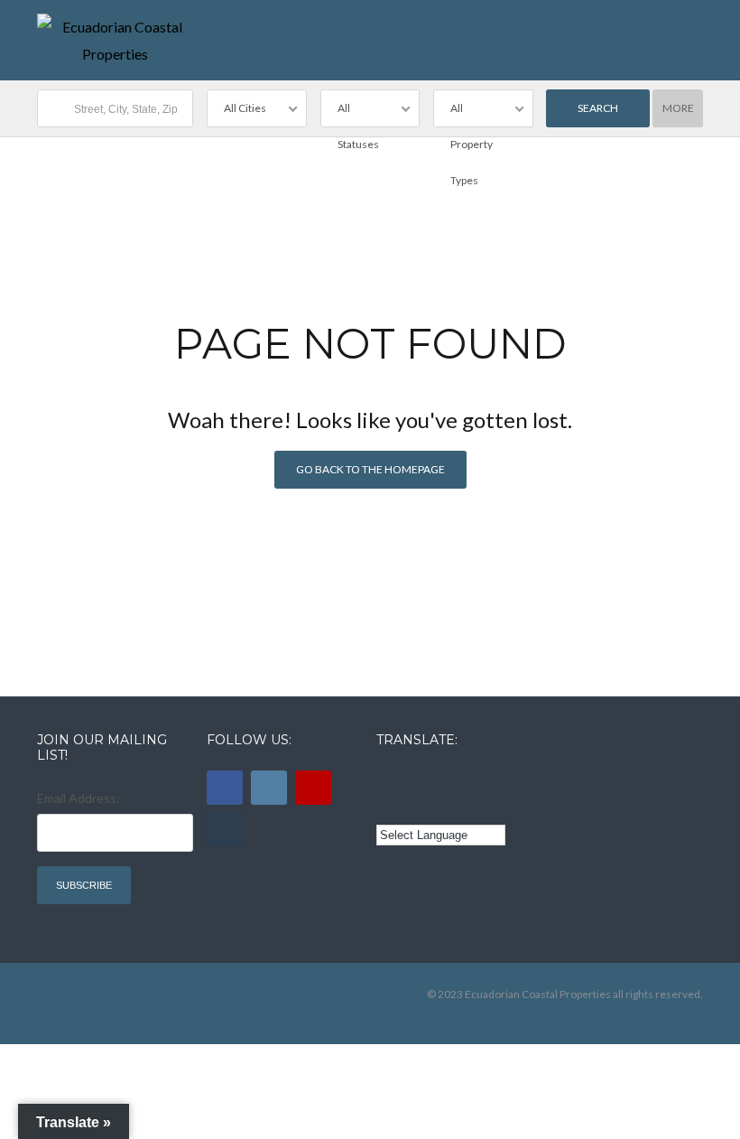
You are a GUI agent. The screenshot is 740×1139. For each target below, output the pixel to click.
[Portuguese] (412, 807)
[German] (487, 779)
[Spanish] (412, 779)
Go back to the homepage (370, 469)
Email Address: (78, 798)
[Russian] (462, 779)
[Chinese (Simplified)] (387, 807)
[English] (387, 779)
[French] (438, 779)
